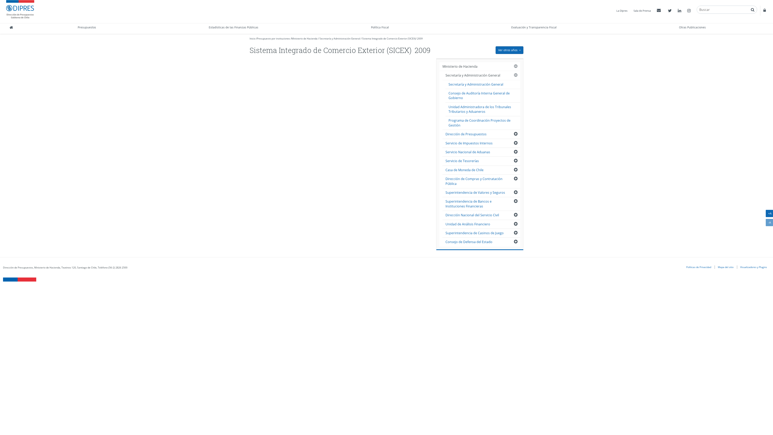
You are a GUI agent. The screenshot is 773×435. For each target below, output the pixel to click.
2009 (420, 38)
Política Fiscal (380, 27)
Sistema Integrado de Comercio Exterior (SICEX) (389, 38)
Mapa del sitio (726, 267)
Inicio (252, 38)
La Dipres (621, 10)
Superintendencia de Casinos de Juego (474, 233)
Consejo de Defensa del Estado (468, 242)
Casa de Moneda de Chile (464, 170)
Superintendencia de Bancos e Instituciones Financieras (468, 203)
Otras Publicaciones (692, 27)
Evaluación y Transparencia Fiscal (534, 27)
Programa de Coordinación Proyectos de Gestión (480, 122)
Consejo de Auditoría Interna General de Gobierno (479, 95)
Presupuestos (87, 27)
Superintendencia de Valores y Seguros (475, 192)
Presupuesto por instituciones (273, 38)
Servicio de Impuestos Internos (469, 143)
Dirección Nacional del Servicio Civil (472, 215)
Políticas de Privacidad (698, 267)
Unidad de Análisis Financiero (467, 224)
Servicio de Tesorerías (462, 161)
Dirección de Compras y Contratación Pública (473, 181)
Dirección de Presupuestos (466, 134)
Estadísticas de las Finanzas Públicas (233, 27)
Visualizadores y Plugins (753, 267)
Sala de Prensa (642, 10)
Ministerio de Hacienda (304, 38)
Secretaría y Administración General (339, 38)
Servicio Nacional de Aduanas (467, 152)
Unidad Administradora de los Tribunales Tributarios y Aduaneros (480, 109)
